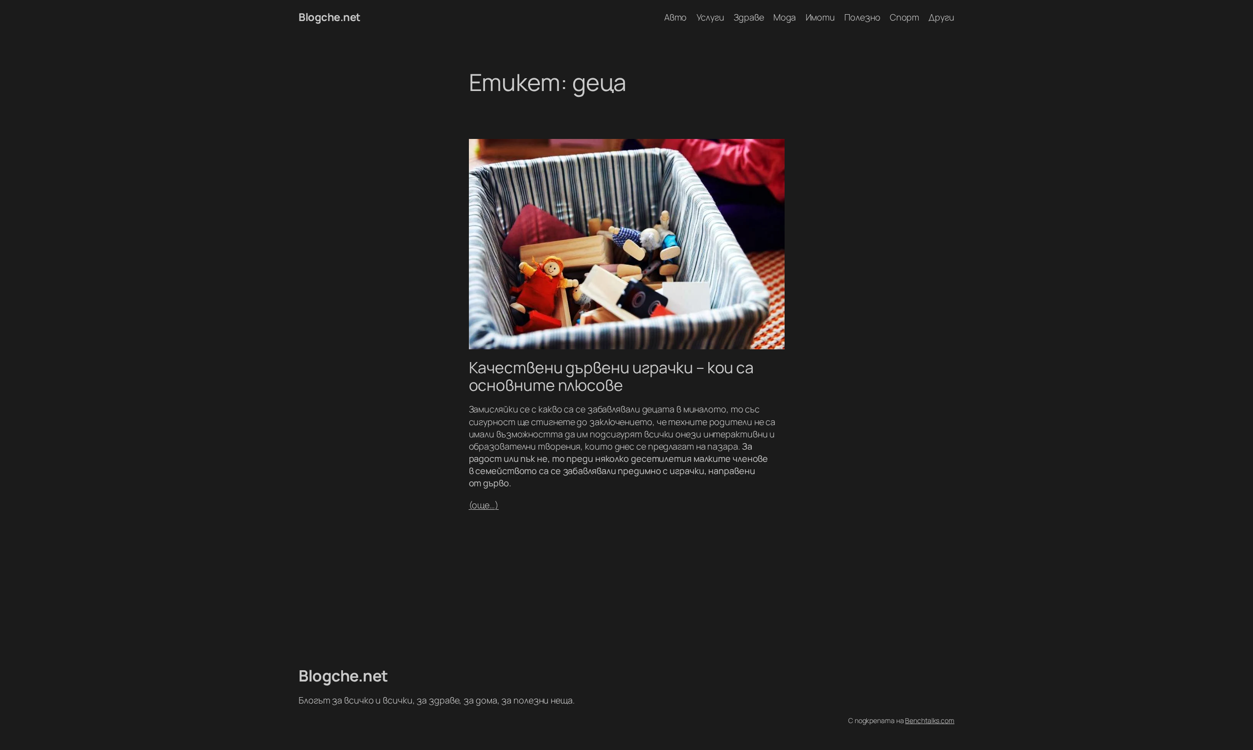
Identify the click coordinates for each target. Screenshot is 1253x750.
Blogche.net (330, 17)
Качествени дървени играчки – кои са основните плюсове (611, 376)
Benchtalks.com (929, 720)
